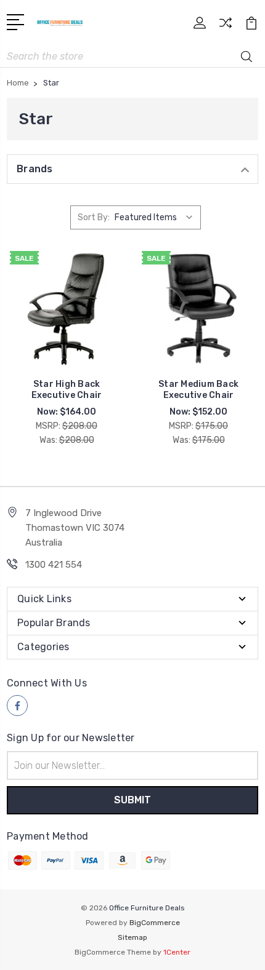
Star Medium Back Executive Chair (198, 389)
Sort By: (94, 217)
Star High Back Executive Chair (66, 389)
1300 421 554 (53, 564)
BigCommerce (154, 922)
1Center (176, 952)
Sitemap (132, 937)
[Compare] (225, 27)
